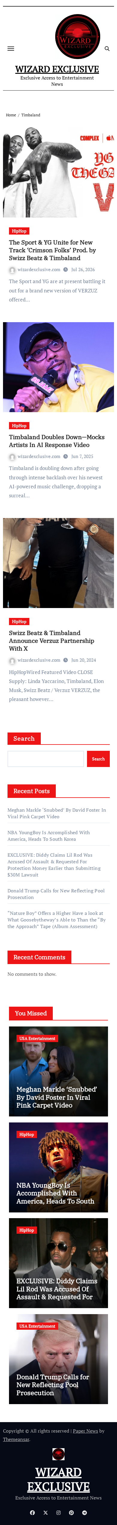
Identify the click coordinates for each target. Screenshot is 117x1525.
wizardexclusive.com (40, 269)
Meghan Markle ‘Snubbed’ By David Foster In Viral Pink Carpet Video (57, 813)
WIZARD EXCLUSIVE (57, 69)
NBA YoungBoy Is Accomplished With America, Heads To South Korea (49, 835)
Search (24, 738)
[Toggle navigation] (11, 48)
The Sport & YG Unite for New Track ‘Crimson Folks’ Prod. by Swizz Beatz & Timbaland (52, 250)
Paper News (85, 1431)
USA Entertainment (37, 1038)
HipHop (19, 231)
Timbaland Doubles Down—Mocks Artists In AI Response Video (57, 441)
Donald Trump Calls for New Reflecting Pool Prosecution (52, 1384)
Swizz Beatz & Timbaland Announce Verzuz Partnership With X (51, 640)
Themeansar (16, 1439)
